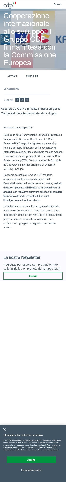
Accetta (31, 459)
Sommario (12, 76)
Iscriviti (33, 275)
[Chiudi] (4, 429)
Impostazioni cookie (31, 470)
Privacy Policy (53, 450)
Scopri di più (32, 76)
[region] (33, 453)
